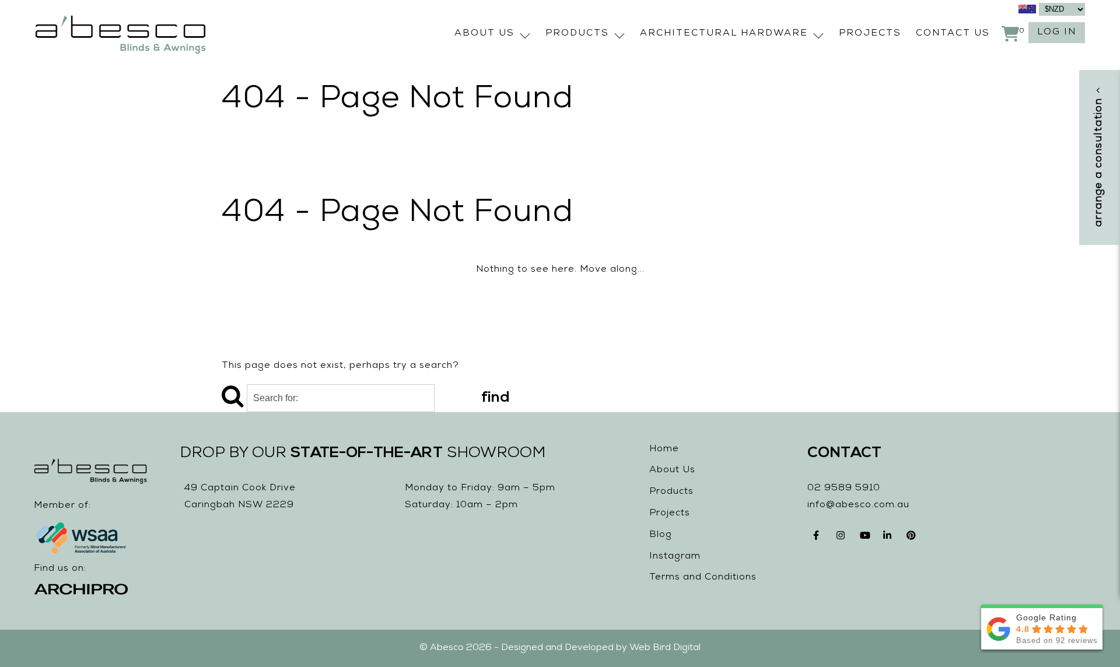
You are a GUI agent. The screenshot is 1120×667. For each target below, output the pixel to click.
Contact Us (953, 33)
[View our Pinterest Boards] (912, 539)
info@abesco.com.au (858, 505)
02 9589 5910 (843, 488)
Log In (1056, 32)
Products (577, 33)
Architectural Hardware (724, 33)
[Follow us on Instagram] (842, 539)
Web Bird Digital (665, 648)
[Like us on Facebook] (819, 539)
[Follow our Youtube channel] (866, 539)
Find (496, 398)
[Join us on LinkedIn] (889, 539)
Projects (870, 33)
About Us (484, 33)
